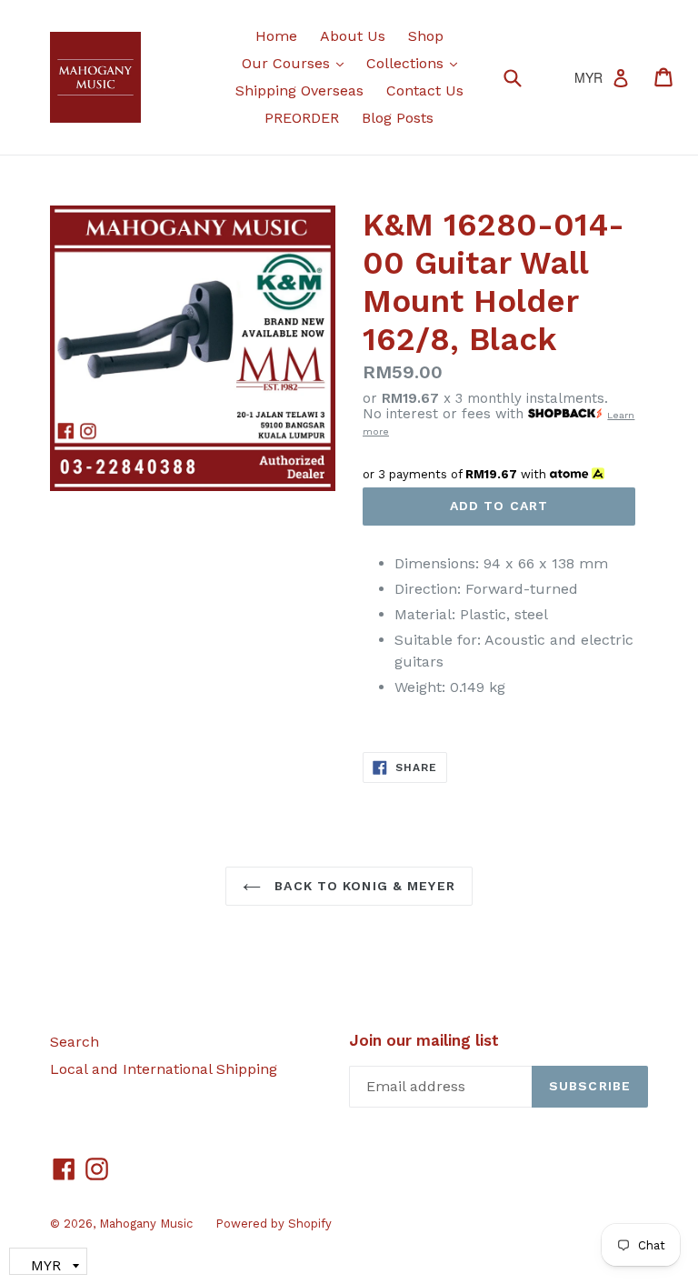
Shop (426, 36)
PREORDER (301, 117)
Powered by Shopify (273, 1223)
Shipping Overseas (299, 90)
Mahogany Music (146, 1223)
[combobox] (524, 76)
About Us (352, 36)
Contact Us (425, 90)
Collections (416, 63)
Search (74, 1041)
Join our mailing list (424, 1040)
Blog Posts (398, 117)
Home (276, 36)
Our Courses (297, 63)
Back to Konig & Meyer (362, 885)
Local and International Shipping (163, 1069)
